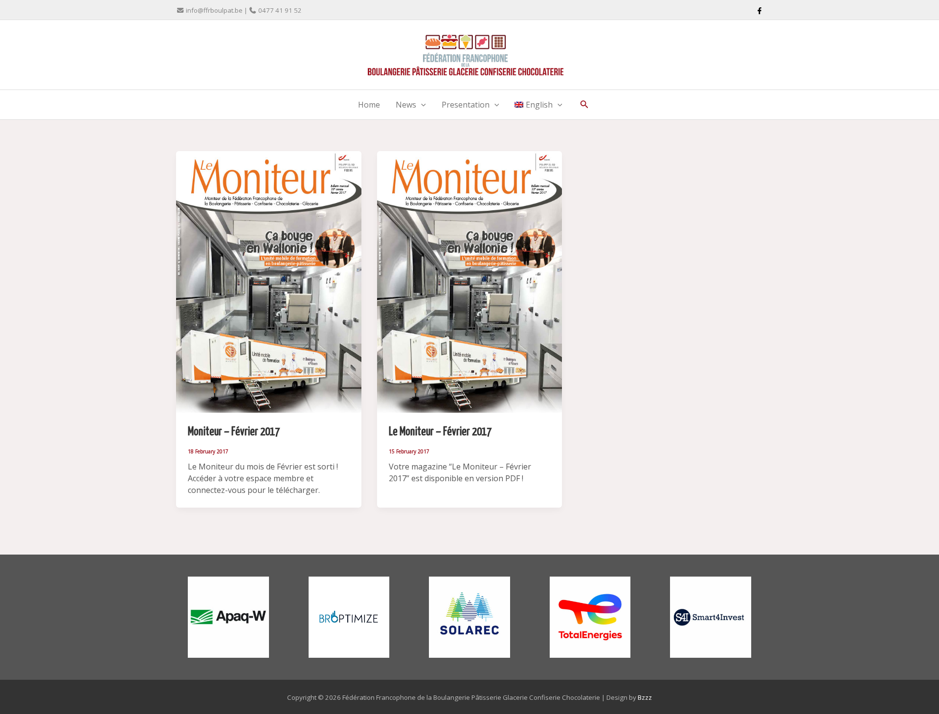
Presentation (466, 104)
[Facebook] (759, 10)
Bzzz (645, 697)
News (406, 104)
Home (369, 104)
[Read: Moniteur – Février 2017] (268, 281)
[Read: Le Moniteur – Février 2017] (469, 281)
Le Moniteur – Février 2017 (440, 432)
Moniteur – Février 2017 (234, 432)
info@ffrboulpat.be (214, 10)
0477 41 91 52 (280, 10)
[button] (421, 104)
